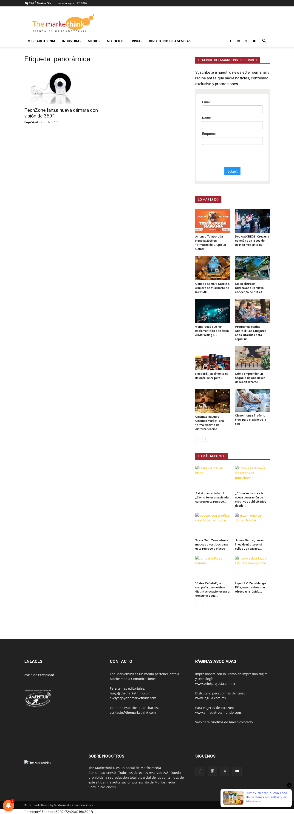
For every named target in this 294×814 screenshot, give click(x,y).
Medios (94, 41)
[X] (246, 41)
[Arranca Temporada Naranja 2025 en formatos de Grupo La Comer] (212, 221)
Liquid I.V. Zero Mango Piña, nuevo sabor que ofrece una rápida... (250, 587)
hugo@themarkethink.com (130, 693)
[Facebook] (230, 41)
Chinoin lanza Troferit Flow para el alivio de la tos (250, 419)
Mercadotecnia (41, 41)
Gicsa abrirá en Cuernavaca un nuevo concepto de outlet (249, 288)
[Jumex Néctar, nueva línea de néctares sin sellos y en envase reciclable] (252, 525)
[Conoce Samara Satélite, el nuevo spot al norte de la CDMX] (212, 268)
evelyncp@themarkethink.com (133, 698)
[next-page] (205, 439)
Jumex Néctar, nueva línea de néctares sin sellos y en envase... (249, 544)
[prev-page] (198, 439)
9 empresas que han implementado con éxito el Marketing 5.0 (212, 331)
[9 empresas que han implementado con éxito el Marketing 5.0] (212, 311)
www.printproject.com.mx (215, 683)
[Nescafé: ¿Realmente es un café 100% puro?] (212, 358)
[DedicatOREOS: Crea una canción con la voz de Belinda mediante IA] (252, 221)
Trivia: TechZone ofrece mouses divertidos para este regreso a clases (211, 544)
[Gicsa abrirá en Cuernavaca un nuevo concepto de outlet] (252, 268)
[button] (264, 41)
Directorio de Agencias (170, 41)
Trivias (136, 41)
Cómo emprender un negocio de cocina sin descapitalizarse (250, 378)
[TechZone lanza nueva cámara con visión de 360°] (61, 86)
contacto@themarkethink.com (133, 712)
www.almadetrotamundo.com (218, 712)
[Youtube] (254, 41)
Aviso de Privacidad (39, 675)
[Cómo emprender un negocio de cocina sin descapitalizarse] (252, 358)
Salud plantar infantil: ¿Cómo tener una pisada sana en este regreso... (212, 497)
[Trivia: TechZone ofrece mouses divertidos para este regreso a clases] (212, 525)
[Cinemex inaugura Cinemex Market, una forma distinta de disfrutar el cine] (212, 401)
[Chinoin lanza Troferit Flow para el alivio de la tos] (252, 400)
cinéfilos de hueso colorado (232, 722)
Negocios (115, 41)
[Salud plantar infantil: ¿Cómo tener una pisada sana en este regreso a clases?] (212, 478)
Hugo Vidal (31, 122)
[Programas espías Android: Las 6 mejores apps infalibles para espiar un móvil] (252, 311)
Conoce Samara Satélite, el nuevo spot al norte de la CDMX (212, 288)
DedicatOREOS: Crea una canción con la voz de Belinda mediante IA (252, 240)
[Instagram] (238, 41)
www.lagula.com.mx (210, 698)
